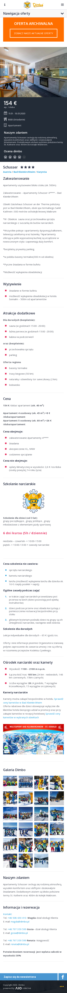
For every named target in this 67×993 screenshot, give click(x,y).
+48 (17, 917)
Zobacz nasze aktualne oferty (33, 33)
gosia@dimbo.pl (19, 932)
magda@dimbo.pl (20, 921)
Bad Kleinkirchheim (24, 171)
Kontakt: (8, 914)
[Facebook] (62, 976)
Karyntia (42, 171)
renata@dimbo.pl (20, 944)
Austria (7, 171)
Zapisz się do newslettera (20, 977)
